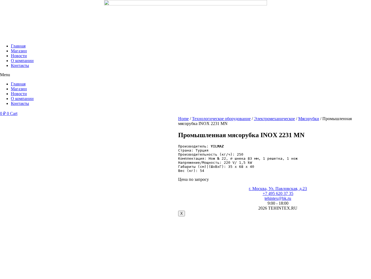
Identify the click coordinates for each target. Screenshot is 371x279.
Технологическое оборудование (221, 118)
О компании (22, 60)
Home (183, 118)
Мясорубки (308, 118)
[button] (185, 74)
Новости (19, 55)
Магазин (19, 51)
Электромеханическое (274, 118)
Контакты (20, 65)
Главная (18, 46)
